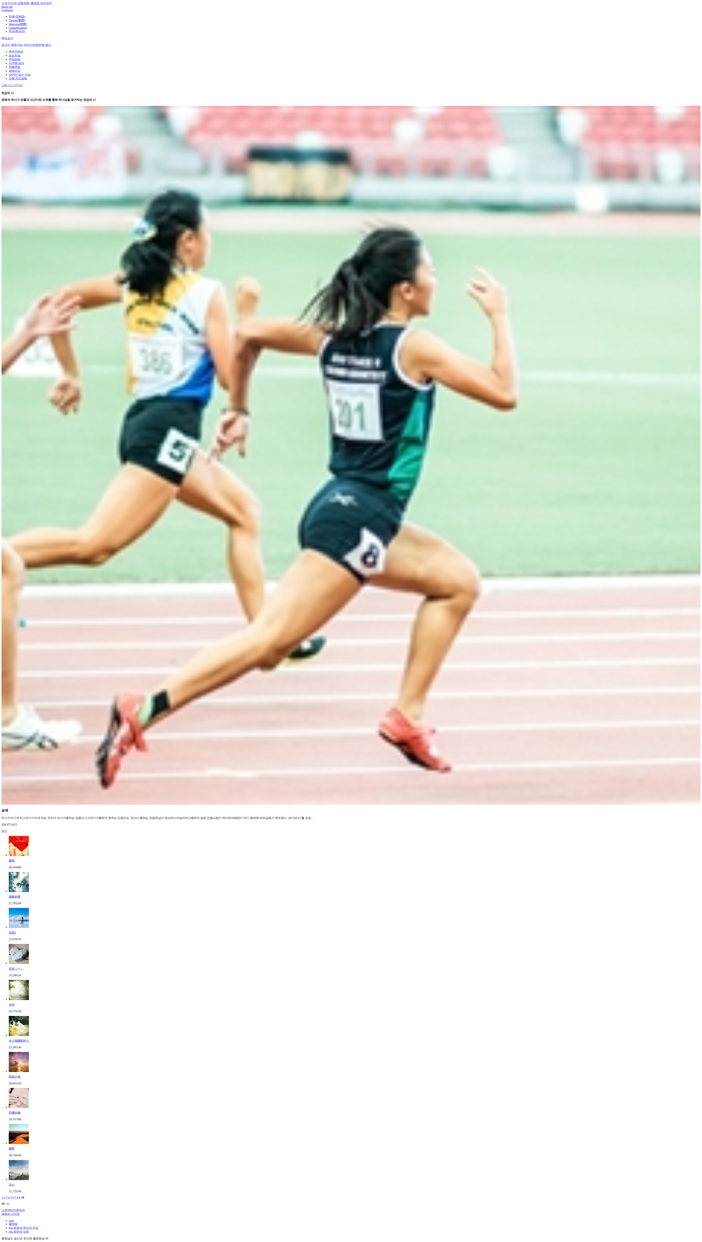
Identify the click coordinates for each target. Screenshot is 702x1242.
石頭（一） (16, 968)
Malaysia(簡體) (18, 24)
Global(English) (18, 27)
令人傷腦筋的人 (19, 1040)
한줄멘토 (14, 67)
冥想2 (12, 932)
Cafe (10, 6)
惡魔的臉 (14, 1112)
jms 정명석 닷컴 (19, 1231)
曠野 (12, 1148)
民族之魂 (14, 1076)
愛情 (12, 860)
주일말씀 (14, 59)
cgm (11, 1220)
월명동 (13, 1224)
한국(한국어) (17, 31)
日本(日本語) (17, 16)
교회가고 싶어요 (12, 85)
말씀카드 (14, 70)
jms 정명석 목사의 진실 (23, 1227)
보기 (4, 830)
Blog (4, 6)
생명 (12, 1004)
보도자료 (14, 55)
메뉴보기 (7, 38)
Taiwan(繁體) (17, 20)
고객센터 (7, 1210)
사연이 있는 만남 (20, 74)
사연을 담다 (16, 63)
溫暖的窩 (14, 896)
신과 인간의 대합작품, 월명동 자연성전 (26, 3)
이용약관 (19, 1210)
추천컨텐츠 (16, 51)
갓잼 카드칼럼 (18, 78)
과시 (12, 1184)
